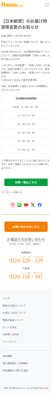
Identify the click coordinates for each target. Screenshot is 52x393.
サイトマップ (9, 341)
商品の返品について (13, 320)
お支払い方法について (14, 312)
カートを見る (9, 327)
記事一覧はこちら (26, 182)
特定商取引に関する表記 (15, 370)
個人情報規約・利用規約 (15, 363)
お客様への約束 (11, 334)
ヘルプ (6, 298)
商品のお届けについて (14, 305)
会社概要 (7, 356)
